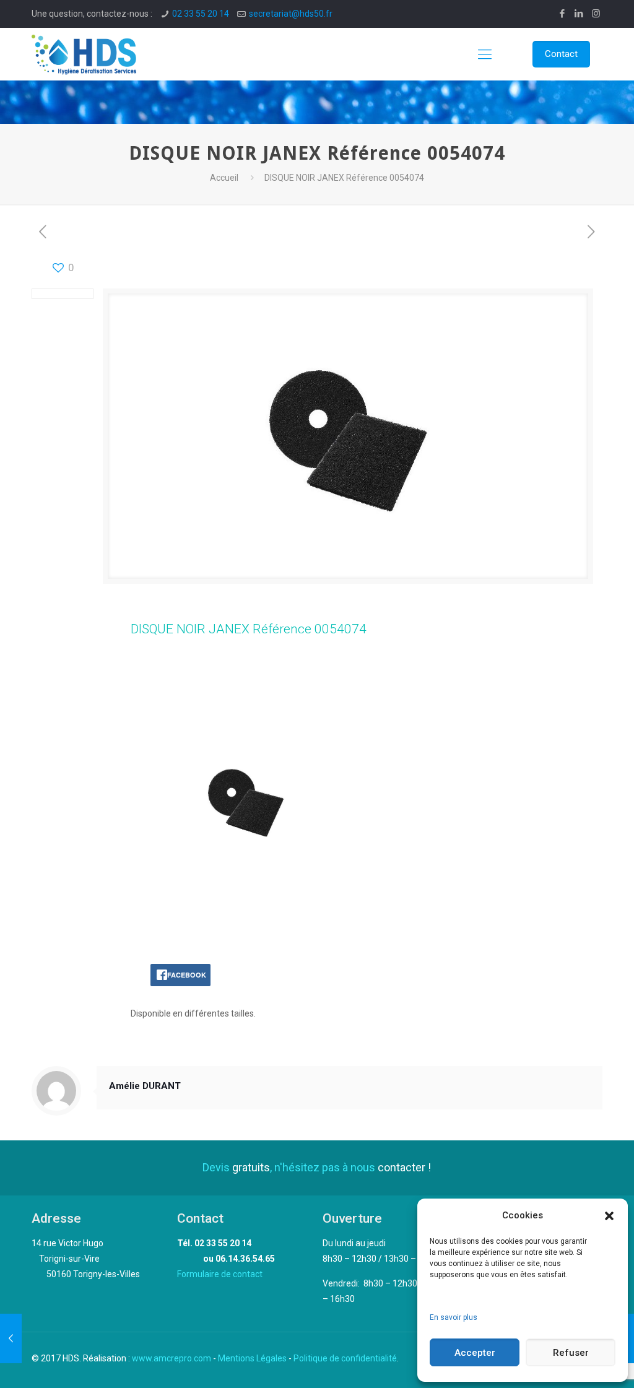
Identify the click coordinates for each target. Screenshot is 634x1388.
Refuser (571, 1352)
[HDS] (84, 54)
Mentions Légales (252, 1358)
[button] (609, 1216)
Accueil (224, 178)
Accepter (474, 1352)
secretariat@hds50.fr (290, 14)
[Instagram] (595, 13)
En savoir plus (453, 1317)
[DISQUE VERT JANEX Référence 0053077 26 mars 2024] (11, 1338)
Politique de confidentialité (345, 1358)
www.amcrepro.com (171, 1358)
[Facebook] (562, 13)
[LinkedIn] (579, 13)
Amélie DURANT (145, 1085)
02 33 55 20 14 (200, 14)
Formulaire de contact (220, 1274)
